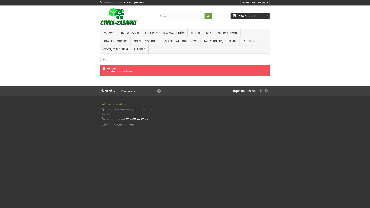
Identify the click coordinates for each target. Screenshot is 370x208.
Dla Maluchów (174, 33)
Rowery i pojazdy (115, 41)
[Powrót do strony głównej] (103, 60)
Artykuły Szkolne (146, 41)
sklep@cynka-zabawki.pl (123, 124)
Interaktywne (227, 33)
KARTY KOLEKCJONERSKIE (219, 41)
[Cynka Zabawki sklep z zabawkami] (127, 16)
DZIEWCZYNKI (130, 33)
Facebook (249, 41)
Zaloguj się (263, 2)
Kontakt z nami (248, 2)
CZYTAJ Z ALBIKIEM (115, 49)
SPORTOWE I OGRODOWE (181, 41)
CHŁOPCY (151, 33)
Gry (208, 33)
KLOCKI (195, 33)
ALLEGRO (140, 49)
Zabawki (109, 33)
